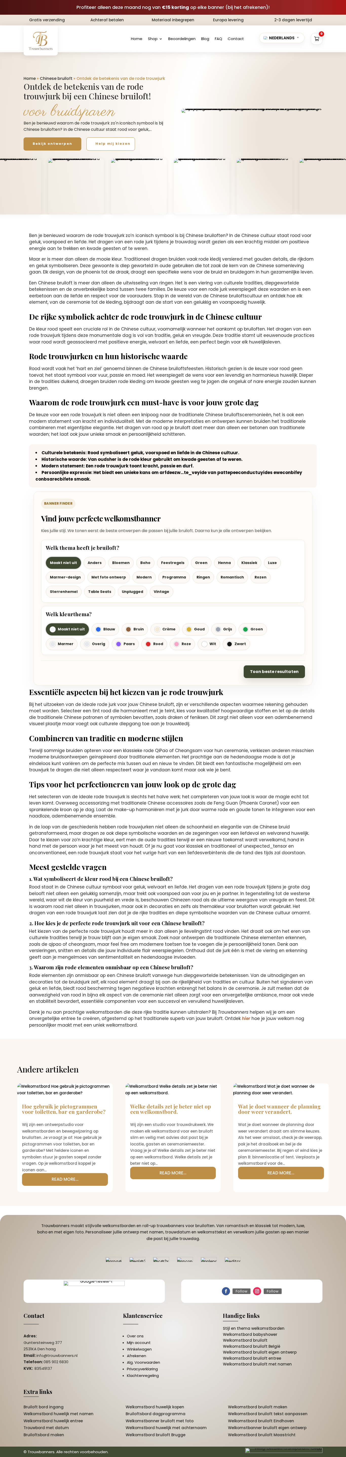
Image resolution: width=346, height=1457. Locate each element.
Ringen (203, 577)
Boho (145, 562)
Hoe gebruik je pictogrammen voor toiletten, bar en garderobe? (64, 1109)
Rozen (260, 577)
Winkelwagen (139, 1349)
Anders (95, 562)
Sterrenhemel (64, 591)
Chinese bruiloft (56, 78)
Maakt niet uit (63, 562)
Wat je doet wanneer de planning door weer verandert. (279, 1109)
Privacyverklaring (142, 1369)
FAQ (218, 38)
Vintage (161, 591)
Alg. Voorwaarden (143, 1362)
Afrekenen (136, 1355)
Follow (241, 1291)
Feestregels (172, 562)
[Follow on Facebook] (226, 1291)
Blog (205, 38)
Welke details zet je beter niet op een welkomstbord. (170, 1109)
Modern (144, 577)
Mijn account (139, 1342)
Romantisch (232, 577)
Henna (224, 562)
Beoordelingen (182, 38)
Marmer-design (65, 577)
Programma (174, 577)
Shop (153, 38)
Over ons (135, 1336)
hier (246, 1018)
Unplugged (132, 591)
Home (136, 38)
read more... (65, 1179)
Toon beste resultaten (274, 672)
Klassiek (249, 562)
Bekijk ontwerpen (52, 143)
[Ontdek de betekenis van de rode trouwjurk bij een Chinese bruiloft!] (251, 111)
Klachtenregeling (143, 1375)
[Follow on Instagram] (257, 1291)
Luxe (272, 562)
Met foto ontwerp (108, 577)
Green (201, 562)
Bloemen (121, 562)
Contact (236, 38)
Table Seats (99, 591)
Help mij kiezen (112, 143)
